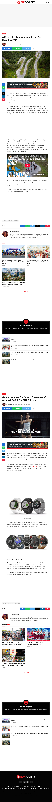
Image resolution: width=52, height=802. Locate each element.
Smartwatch (10, 603)
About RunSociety (17, 786)
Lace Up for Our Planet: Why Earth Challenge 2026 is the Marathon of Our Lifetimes (13, 283)
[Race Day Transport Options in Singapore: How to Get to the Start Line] (6, 361)
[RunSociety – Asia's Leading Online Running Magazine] (26, 2)
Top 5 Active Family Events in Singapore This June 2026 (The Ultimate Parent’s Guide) (13, 664)
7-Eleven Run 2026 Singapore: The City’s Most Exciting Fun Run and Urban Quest (12, 643)
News (4, 393)
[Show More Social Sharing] (33, 48)
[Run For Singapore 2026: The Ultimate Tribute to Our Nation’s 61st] (38, 634)
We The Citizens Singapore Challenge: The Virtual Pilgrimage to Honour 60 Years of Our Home (38, 261)
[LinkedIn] (3, 96)
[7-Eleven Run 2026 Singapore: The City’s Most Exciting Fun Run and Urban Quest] (13, 634)
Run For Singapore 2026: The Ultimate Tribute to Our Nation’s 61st (36, 643)
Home (8, 786)
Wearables (17, 603)
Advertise (27, 786)
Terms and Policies (44, 788)
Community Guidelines (8, 788)
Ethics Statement (22, 788)
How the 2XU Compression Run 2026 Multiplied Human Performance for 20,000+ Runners (13, 261)
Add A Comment (26, 291)
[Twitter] (3, 90)
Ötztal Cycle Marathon (13, 220)
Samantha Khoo (11, 44)
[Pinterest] (3, 99)
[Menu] (4, 2)
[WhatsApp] (3, 87)
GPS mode (35, 466)
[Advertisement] (26, 15)
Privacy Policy (33, 788)
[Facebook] (3, 84)
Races (4, 33)
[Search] (48, 2)
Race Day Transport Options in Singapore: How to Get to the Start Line (26, 360)
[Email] (3, 93)
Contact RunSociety (37, 786)
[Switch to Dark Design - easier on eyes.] (46, 2)
